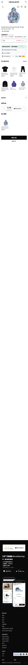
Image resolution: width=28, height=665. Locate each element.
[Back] (2, 6)
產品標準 (4, 645)
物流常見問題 (5, 641)
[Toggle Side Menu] (2, 2)
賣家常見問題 (5, 639)
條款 (3, 620)
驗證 (3, 617)
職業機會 (4, 624)
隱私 (3, 622)
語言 (3, 660)
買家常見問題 (5, 636)
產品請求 (4, 647)
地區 (15, 660)
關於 (3, 615)
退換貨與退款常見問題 (7, 628)
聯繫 (3, 626)
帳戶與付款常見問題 (7, 630)
